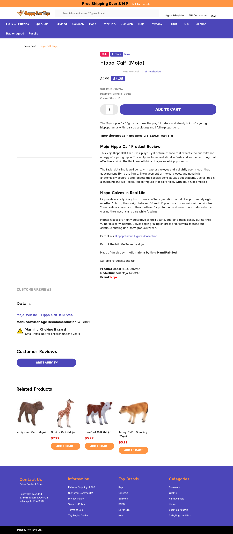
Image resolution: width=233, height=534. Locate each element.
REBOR (172, 24)
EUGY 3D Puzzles (17, 24)
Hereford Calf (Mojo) (98, 432)
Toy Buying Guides (78, 515)
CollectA (78, 24)
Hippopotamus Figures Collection (136, 236)
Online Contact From (31, 484)
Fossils (33, 33)
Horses (173, 504)
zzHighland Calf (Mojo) (31, 432)
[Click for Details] (140, 4)
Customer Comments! (80, 493)
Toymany (156, 24)
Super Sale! (41, 24)
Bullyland (61, 24)
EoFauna (200, 24)
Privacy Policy (76, 498)
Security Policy (76, 504)
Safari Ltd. (109, 24)
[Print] (54, 163)
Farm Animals (176, 498)
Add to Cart (168, 109)
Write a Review (153, 71)
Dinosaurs (174, 487)
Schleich (127, 24)
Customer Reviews (34, 289)
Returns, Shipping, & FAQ (81, 487)
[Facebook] (40, 163)
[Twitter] (62, 163)
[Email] (47, 163)
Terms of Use (75, 510)
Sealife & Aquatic (178, 510)
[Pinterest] (69, 163)
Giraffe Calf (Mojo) (63, 432)
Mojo (141, 24)
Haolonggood (15, 33)
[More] (51, 24)
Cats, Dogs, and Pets (180, 515)
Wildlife (173, 493)
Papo (92, 24)
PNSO (185, 24)
